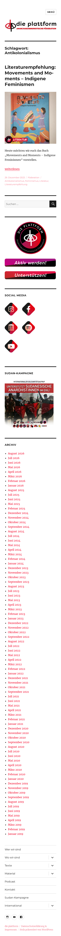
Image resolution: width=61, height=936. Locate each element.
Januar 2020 (16, 778)
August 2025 (16, 490)
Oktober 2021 (16, 687)
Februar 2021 (16, 719)
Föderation (33, 177)
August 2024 (16, 531)
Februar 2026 (16, 481)
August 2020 (16, 746)
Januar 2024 (16, 563)
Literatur (43, 181)
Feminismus (31, 181)
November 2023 (18, 572)
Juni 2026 (14, 462)
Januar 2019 (15, 833)
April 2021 (14, 710)
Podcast (10, 881)
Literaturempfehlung (16, 184)
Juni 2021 (14, 701)
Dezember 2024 (18, 513)
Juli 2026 (14, 458)
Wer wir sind (13, 849)
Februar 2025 (16, 508)
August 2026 (16, 453)
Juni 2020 (14, 756)
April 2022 (14, 659)
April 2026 (14, 471)
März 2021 (14, 714)
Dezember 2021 (18, 678)
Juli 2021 (13, 696)
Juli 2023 (13, 591)
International (13, 905)
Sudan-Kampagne (17, 897)
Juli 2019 (13, 806)
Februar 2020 (16, 774)
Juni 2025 (14, 499)
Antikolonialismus (14, 181)
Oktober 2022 (17, 632)
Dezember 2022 (18, 623)
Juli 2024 (13, 536)
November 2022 (18, 627)
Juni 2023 (14, 595)
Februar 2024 (16, 558)
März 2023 (15, 609)
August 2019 (16, 801)
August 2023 (16, 586)
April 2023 (14, 604)
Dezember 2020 (18, 728)
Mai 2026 (14, 467)
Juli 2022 (13, 646)
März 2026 (15, 476)
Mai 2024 (14, 545)
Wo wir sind (12, 857)
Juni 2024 (14, 540)
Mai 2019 (14, 815)
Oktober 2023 (17, 577)
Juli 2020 (13, 751)
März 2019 (14, 824)
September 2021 (18, 691)
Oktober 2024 (17, 522)
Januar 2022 (16, 673)
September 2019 (18, 797)
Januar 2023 (15, 618)
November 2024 (18, 517)
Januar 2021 (15, 723)
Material (10, 873)
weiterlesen (12, 169)
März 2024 (15, 554)
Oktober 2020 (17, 737)
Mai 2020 (14, 760)
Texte (8, 865)
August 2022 (16, 641)
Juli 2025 (13, 494)
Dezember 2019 (18, 783)
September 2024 (18, 526)
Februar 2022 (16, 668)
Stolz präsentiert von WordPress (36, 929)
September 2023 (18, 581)
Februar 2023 (16, 613)
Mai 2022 (14, 655)
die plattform (11, 926)
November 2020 (18, 733)
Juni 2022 (14, 650)
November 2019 (18, 788)
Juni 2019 (14, 811)
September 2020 (18, 742)
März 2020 (15, 769)
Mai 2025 (14, 503)
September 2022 (18, 636)
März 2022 (15, 664)
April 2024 (14, 549)
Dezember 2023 (18, 568)
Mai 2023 (14, 600)
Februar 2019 (16, 829)
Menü (50, 12)
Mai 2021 (14, 705)
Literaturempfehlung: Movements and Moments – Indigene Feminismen (30, 75)
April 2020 (14, 765)
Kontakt (10, 889)
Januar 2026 (16, 485)
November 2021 (18, 682)
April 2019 (14, 820)
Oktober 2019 (16, 792)
